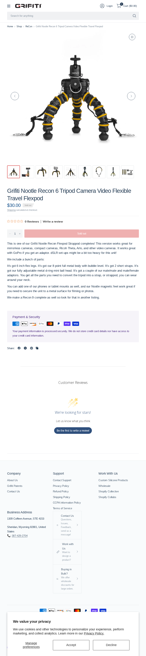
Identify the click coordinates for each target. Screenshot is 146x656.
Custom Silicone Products (113, 480)
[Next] (131, 96)
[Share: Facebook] (19, 348)
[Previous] (15, 96)
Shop (19, 26)
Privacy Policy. (94, 633)
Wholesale (104, 485)
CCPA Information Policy (67, 502)
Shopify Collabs (107, 497)
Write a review (53, 221)
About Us (12, 480)
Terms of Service (62, 508)
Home (10, 26)
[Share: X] (25, 348)
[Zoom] (132, 37)
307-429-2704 (20, 535)
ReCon (28, 26)
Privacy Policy (61, 485)
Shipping (11, 210)
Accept (71, 645)
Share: (11, 348)
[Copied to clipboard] (37, 348)
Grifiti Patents (14, 485)
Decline (111, 645)
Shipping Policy (61, 497)
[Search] (134, 16)
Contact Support (62, 480)
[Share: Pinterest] (31, 348)
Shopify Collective (108, 491)
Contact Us (13, 491)
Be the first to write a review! (73, 430)
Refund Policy (61, 491)
